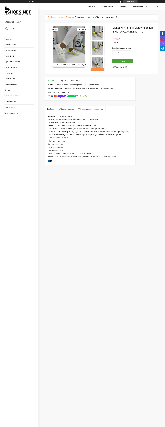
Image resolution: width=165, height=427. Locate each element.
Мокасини (70, 17)
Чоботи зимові (9, 79)
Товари (90, 6)
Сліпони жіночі (9, 107)
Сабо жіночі (8, 73)
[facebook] (49, 161)
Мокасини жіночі (10, 50)
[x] (51, 161)
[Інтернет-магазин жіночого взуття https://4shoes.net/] (19, 12)
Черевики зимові (10, 84)
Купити (122, 61)
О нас (156, 6)
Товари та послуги (58, 17)
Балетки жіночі (10, 101)
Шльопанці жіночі (11, 113)
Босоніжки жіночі (10, 67)
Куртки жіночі (9, 39)
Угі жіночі (7, 90)
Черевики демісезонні (12, 62)
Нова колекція (107, 6)
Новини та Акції (139, 6)
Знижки (123, 6)
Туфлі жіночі (9, 56)
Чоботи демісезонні (11, 96)
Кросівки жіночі (10, 44)
